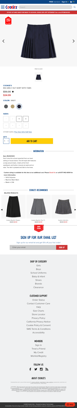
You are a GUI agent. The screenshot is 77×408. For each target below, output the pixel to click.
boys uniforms (30, 391)
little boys (47, 386)
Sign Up (62, 247)
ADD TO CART (32, 141)
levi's (46, 390)
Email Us (52, 172)
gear (40, 388)
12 (25, 119)
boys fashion (44, 391)
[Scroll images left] (1, 209)
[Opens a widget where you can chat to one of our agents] (70, 404)
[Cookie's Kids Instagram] (41, 370)
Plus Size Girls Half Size (23, 132)
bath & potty (28, 388)
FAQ (38, 307)
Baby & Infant (38, 276)
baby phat (30, 390)
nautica (42, 390)
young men (63, 386)
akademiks (25, 390)
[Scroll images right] (75, 209)
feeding (37, 388)
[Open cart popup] (75, 2)
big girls (24, 386)
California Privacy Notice (39, 322)
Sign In (65, 2)
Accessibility (38, 333)
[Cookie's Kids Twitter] (35, 370)
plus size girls (29, 386)
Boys (38, 269)
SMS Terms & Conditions (39, 329)
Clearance (38, 287)
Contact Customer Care (38, 303)
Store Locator (38, 314)
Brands (38, 284)
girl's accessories (41, 386)
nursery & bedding (53, 388)
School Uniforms (38, 273)
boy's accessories (15, 388)
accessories (36, 389)
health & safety (45, 388)
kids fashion (43, 382)
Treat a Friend (38, 349)
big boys (53, 386)
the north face (55, 390)
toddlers (17, 389)
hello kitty (50, 390)
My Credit (38, 352)
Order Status (38, 300)
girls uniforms (37, 391)
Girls (38, 265)
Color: (6, 100)
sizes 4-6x (57, 389)
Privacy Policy (38, 318)
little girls (19, 386)
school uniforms (35, 382)
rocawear (61, 390)
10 (19, 119)
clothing (33, 388)
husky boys (58, 386)
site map (59, 391)
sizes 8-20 (26, 389)
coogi (34, 390)
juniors (34, 386)
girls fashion (50, 391)
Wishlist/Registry (38, 356)
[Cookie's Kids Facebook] (30, 370)
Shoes (38, 280)
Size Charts (38, 311)
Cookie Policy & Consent (38, 325)
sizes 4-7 (21, 389)
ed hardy (38, 390)
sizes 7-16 (63, 389)
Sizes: (6, 114)
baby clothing (49, 382)
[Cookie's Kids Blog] (46, 370)
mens (31, 389)
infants (13, 389)
